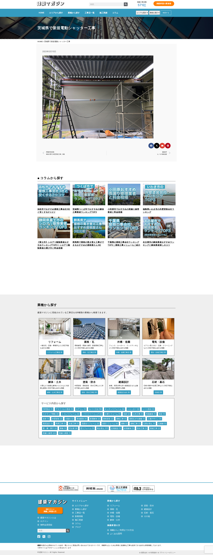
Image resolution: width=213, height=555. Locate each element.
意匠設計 (48, 423)
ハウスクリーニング (92, 414)
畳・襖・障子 (50, 428)
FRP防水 (48, 409)
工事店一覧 (90, 13)
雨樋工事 (155, 428)
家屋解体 (95, 419)
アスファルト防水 (64, 409)
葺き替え (102, 428)
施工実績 (103, 13)
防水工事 (142, 428)
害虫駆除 (82, 419)
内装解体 (151, 414)
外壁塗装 (57, 419)
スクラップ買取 (51, 414)
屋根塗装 (108, 419)
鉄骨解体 (129, 428)
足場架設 (116, 428)
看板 (63, 428)
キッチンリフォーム (114, 409)
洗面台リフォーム (90, 423)
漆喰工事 (135, 423)
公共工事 (138, 414)
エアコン (81, 409)
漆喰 (124, 423)
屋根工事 (121, 419)
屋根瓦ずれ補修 (137, 419)
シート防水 (148, 409)
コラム (115, 13)
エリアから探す (56, 13)
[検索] (126, 4)
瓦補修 (162, 423)
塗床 (46, 419)
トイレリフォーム (70, 414)
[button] (151, 145)
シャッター (133, 409)
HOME (41, 13)
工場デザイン (154, 419)
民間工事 (61, 423)
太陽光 (69, 419)
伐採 (126, 414)
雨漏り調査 (65, 433)
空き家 (73, 428)
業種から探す (74, 13)
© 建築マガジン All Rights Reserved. (51, 552)
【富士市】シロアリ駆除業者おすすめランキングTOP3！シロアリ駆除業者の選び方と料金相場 (53, 245)
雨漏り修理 (49, 433)
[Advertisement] (71, 276)
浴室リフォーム (110, 423)
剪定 (162, 414)
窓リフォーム (87, 428)
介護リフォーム (112, 414)
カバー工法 (95, 409)
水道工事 (74, 423)
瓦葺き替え (149, 423)
